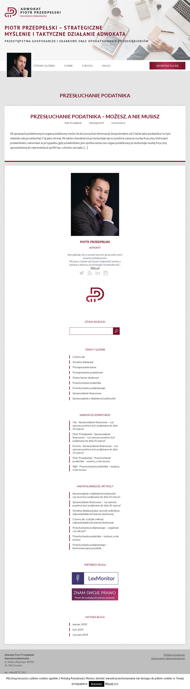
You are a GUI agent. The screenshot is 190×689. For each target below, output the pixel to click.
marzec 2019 (80, 624)
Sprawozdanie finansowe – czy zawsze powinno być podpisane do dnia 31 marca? (95, 425)
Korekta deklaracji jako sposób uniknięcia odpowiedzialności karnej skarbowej (96, 512)
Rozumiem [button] (96, 683)
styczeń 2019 (80, 634)
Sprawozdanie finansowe (87, 393)
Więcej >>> (111, 683)
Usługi (106, 65)
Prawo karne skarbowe (86, 377)
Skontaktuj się (167, 65)
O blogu (87, 65)
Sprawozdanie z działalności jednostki (94, 398)
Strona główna (44, 65)
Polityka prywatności (174, 654)
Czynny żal (79, 356)
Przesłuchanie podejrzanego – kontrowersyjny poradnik (90, 546)
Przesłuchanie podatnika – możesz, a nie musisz (95, 116)
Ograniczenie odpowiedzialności (168, 658)
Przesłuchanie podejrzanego (89, 388)
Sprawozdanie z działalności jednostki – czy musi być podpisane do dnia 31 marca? (96, 495)
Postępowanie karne (84, 367)
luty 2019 (78, 629)
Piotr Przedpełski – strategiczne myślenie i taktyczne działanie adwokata (65, 30)
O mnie (68, 65)
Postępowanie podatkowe (88, 372)
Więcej (95, 268)
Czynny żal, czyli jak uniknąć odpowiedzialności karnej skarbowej (93, 521)
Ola (75, 422)
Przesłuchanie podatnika (87, 382)
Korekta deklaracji (83, 362)
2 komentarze (118, 122)
